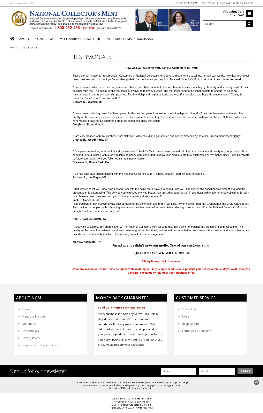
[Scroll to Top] (257, 382)
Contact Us (189, 309)
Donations (29, 324)
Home (13, 47)
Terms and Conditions (196, 331)
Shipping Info (190, 324)
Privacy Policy (31, 338)
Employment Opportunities (40, 345)
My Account (208, 3)
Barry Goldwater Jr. (151, 20)
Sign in (224, 3)
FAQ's (185, 316)
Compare (186, 3)
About (26, 309)
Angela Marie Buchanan (183, 20)
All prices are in (22, 3)
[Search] (249, 23)
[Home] (12, 41)
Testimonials (30, 331)
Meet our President (34, 316)
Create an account (242, 3)
